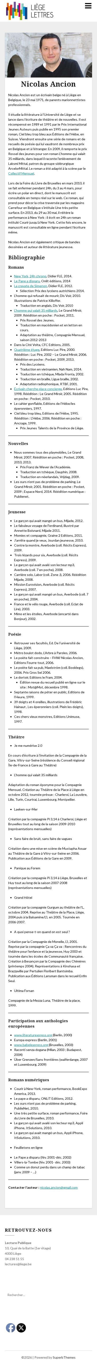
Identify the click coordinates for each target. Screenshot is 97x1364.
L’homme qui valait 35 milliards (35, 310)
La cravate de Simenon (30, 286)
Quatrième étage (27, 350)
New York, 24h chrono (30, 276)
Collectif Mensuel (21, 173)
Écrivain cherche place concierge (38, 389)
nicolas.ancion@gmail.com (59, 1187)
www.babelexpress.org (31, 1045)
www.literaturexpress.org (33, 1035)
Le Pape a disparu (27, 281)
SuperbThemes (64, 1357)
